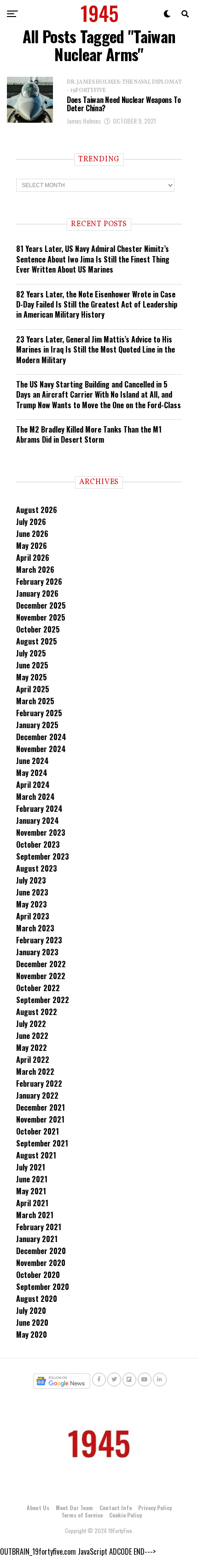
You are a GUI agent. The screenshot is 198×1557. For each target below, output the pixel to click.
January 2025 (37, 724)
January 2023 (37, 952)
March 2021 (34, 1215)
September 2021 (42, 1143)
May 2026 (31, 545)
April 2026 (32, 557)
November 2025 (40, 617)
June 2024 (32, 760)
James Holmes (84, 120)
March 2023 (35, 928)
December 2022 (41, 964)
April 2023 (32, 916)
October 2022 (38, 987)
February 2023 (39, 940)
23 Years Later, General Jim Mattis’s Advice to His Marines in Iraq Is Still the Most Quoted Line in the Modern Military (95, 349)
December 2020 (41, 1250)
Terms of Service (82, 1515)
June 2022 (32, 1035)
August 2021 (36, 1155)
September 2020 (42, 1286)
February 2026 (39, 581)
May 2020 (31, 1334)
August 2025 (36, 641)
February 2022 (39, 1083)
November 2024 (41, 748)
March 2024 (35, 796)
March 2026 (35, 569)
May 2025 (31, 677)
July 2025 (31, 653)
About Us (38, 1507)
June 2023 (32, 892)
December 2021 (40, 1107)
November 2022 (40, 975)
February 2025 (39, 713)
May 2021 (31, 1191)
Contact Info (115, 1507)
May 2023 (31, 904)
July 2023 (31, 880)
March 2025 (35, 701)
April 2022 (32, 1059)
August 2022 (36, 1011)
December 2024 (41, 736)
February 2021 (38, 1226)
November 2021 (40, 1119)
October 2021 (37, 1131)
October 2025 (38, 629)
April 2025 (32, 689)
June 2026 (32, 533)
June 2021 (31, 1179)
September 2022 (42, 999)
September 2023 (42, 856)
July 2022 (31, 1023)
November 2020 (40, 1262)
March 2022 (35, 1071)
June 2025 (32, 665)
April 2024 (33, 784)
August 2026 (36, 509)
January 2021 (37, 1238)
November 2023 (40, 832)
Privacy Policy (155, 1507)
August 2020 (36, 1298)
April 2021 (32, 1203)
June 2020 (32, 1322)
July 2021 (30, 1167)
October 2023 (38, 844)
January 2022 (37, 1095)
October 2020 (38, 1274)
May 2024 (31, 772)
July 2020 (31, 1310)
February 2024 (39, 808)
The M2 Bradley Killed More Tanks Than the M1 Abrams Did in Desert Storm (89, 434)
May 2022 (31, 1047)
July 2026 (31, 521)
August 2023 (36, 868)
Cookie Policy (125, 1515)
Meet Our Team (74, 1507)
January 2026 (37, 593)
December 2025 (41, 605)
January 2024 (37, 820)
